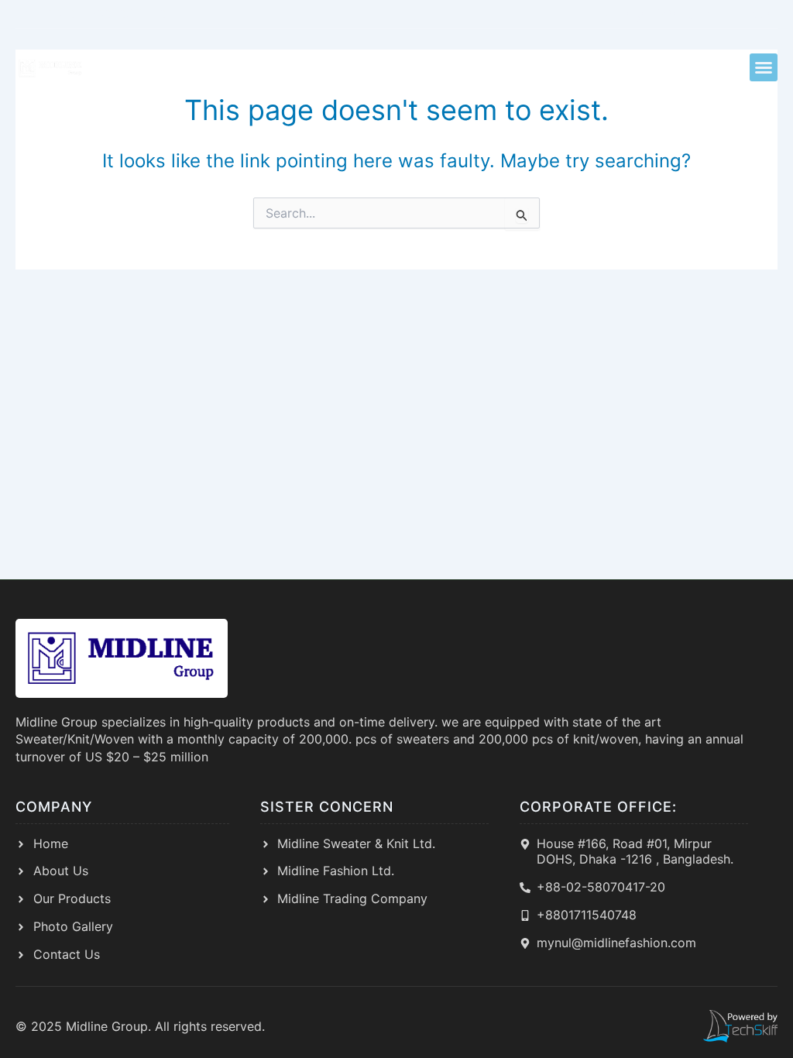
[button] (764, 67)
